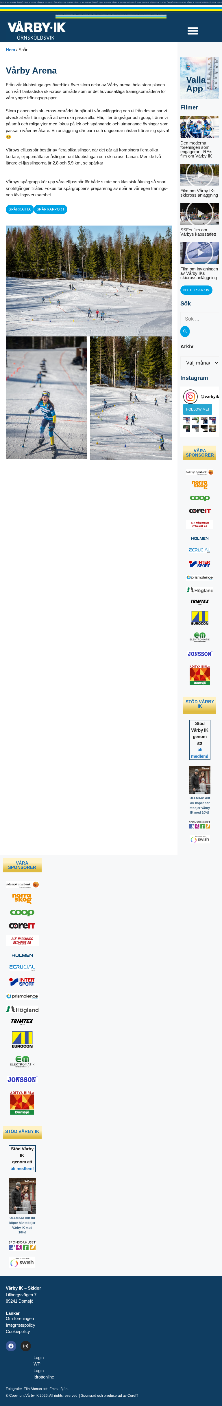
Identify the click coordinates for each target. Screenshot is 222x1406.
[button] (192, 30)
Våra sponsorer (200, 452)
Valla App (196, 84)
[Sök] (185, 331)
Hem (10, 49)
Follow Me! (197, 409)
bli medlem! (22, 1168)
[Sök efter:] (199, 318)
